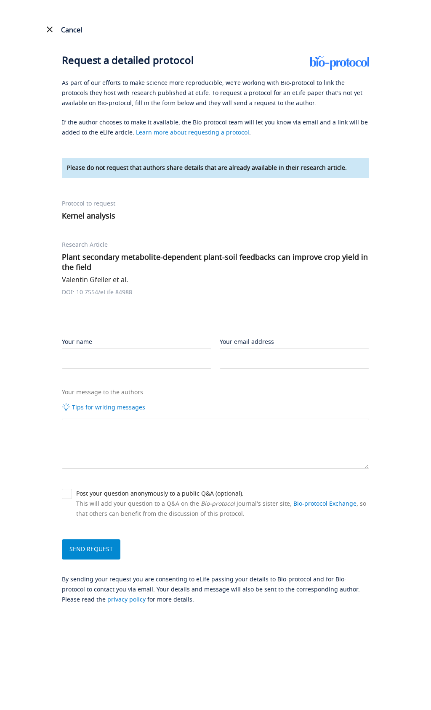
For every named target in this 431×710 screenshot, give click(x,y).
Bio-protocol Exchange (325, 503)
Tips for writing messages (107, 407)
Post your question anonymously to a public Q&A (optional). (160, 493)
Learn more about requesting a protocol (192, 132)
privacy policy (126, 599)
